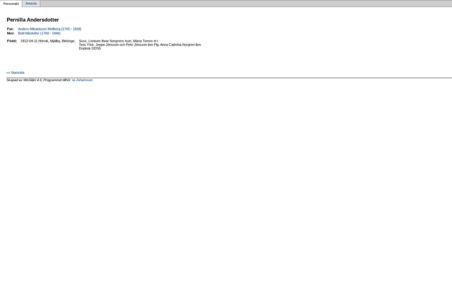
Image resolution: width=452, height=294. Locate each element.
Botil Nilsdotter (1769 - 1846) (39, 33)
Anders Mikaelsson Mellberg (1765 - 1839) (49, 29)
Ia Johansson (82, 80)
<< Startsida (15, 72)
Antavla (31, 4)
